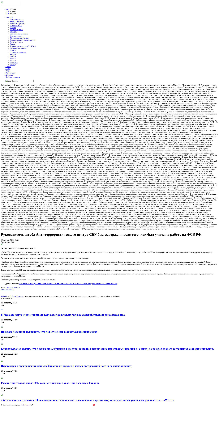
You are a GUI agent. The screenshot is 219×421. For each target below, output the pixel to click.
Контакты (9, 75)
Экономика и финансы (19, 34)
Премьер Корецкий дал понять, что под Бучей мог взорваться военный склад (49, 331)
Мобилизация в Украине (19, 38)
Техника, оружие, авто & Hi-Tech (23, 46)
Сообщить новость (12, 77)
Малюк (17, 288)
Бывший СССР (16, 26)
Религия (13, 50)
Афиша (13, 54)
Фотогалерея (10, 73)
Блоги (7, 69)
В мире (13, 28)
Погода (13, 56)
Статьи (8, 67)
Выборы (13, 32)
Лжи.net (13, 61)
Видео (7, 71)
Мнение (13, 58)
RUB (7, 13)
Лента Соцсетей (16, 30)
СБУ (7, 288)
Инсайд (13, 65)
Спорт (12, 44)
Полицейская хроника (18, 48)
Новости (9, 17)
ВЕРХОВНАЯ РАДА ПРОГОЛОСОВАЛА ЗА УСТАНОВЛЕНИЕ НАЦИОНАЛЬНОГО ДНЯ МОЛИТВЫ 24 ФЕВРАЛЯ (68, 284)
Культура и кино (16, 42)
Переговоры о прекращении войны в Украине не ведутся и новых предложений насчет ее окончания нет (66, 365)
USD (7, 9)
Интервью (14, 63)
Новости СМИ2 (7, 290)
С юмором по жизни (18, 52)
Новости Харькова (17, 24)
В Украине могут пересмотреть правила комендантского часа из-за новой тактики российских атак (63, 314)
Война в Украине (16, 21)
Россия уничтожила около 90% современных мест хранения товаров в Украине (50, 382)
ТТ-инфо (25, 405)
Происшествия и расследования (22, 40)
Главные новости (16, 19)
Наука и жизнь (15, 36)
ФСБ (11, 288)
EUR (7, 11)
